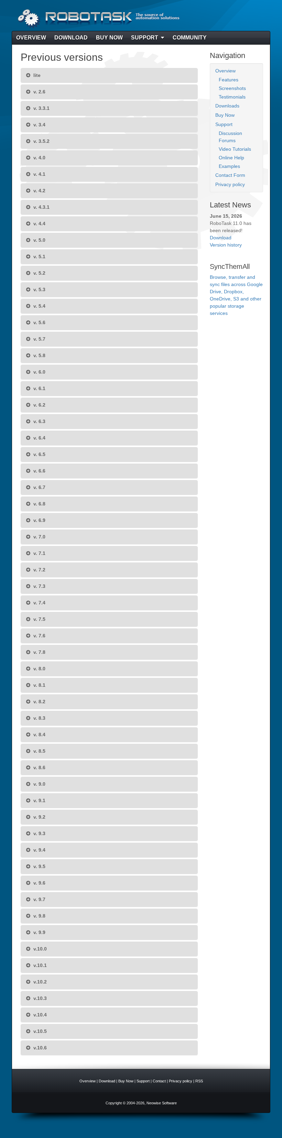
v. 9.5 (38, 866)
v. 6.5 (38, 454)
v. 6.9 (38, 520)
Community (190, 38)
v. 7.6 (38, 635)
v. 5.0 (38, 240)
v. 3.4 (38, 124)
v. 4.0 (38, 157)
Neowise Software (162, 1103)
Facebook (244, 18)
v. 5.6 (38, 322)
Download (71, 38)
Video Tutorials (235, 149)
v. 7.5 (38, 619)
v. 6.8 (38, 504)
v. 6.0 (38, 372)
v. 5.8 (38, 355)
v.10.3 (39, 998)
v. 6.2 (38, 405)
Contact (159, 1081)
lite (36, 75)
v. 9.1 (38, 800)
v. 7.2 (38, 569)
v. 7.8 (38, 652)
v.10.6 (39, 1047)
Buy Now (109, 38)
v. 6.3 (38, 421)
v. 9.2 (38, 817)
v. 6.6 (38, 471)
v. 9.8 (38, 916)
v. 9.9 (38, 932)
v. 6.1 (38, 388)
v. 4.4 (38, 223)
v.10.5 (39, 1031)
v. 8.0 (38, 668)
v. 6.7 (38, 487)
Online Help (231, 157)
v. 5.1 (38, 256)
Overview (31, 38)
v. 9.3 (38, 833)
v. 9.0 (38, 784)
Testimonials (232, 97)
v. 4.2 (38, 190)
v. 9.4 (38, 850)
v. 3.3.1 (41, 108)
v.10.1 (39, 965)
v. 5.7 (38, 339)
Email (234, 18)
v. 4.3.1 (41, 207)
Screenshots (232, 88)
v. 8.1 (38, 685)
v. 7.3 (38, 586)
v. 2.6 (38, 91)
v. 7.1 (38, 553)
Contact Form (230, 175)
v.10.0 (39, 949)
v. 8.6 (38, 767)
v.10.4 (39, 1014)
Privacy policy (230, 184)
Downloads (227, 106)
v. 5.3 (38, 289)
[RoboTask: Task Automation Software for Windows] (98, 18)
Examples (229, 166)
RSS (253, 18)
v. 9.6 (38, 883)
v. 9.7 (38, 899)
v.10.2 (39, 982)
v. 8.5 (38, 751)
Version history (226, 245)
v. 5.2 (38, 273)
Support (144, 38)
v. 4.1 (38, 174)
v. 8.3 (38, 718)
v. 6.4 (38, 438)
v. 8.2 (38, 701)
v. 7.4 (38, 602)
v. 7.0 (38, 536)
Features (228, 79)
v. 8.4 (38, 734)
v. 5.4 (38, 306)
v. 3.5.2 (41, 141)
